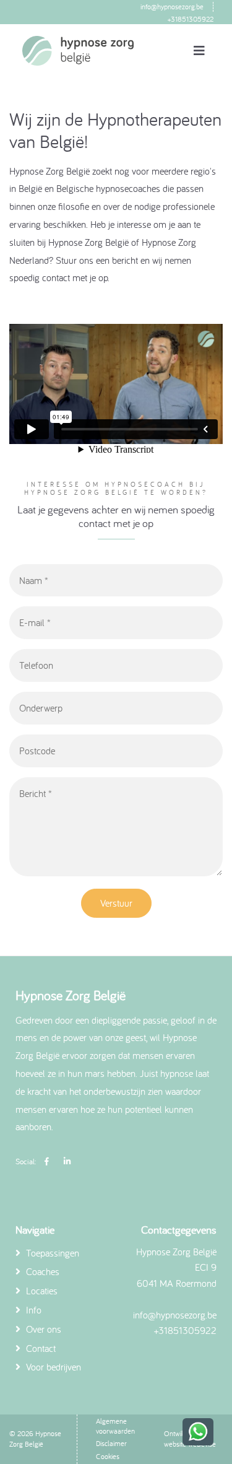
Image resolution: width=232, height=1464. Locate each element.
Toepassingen (51, 1253)
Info (32, 1310)
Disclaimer (111, 1443)
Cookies (107, 1456)
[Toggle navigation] (199, 50)
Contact (40, 1348)
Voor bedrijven (52, 1367)
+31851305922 (190, 19)
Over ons (42, 1329)
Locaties (41, 1290)
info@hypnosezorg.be (172, 6)
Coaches (41, 1271)
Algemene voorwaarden (115, 1426)
